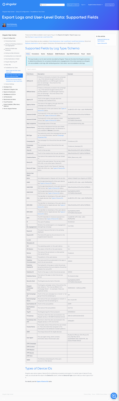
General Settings (9, 84)
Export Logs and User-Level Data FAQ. (41, 37)
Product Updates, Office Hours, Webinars (12, 105)
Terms (93, 394)
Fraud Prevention (8, 102)
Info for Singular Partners (10, 108)
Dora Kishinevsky (12, 24)
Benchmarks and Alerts (10, 99)
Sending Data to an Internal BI (13, 56)
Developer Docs (8, 87)
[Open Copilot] (114, 396)
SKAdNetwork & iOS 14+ (10, 94)
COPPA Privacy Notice (101, 394)
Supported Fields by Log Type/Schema (103, 40)
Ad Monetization (8, 97)
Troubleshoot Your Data (37, 11)
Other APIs (8, 64)
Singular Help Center (8, 11)
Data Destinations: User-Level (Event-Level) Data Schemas (66, 41)
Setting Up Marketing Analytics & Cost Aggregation (13, 44)
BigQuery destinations (31, 43)
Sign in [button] (83, 4)
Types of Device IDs (50, 115)
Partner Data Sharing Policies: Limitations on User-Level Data (14, 80)
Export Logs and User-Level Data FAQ (13, 71)
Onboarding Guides (10, 41)
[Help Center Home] (9, 4)
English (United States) (94, 4)
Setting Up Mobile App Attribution (11, 49)
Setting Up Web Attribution (12, 53)
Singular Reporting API (11, 61)
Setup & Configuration (22, 11)
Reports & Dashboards (9, 92)
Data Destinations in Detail (12, 59)
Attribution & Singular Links (11, 89)
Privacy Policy (87, 394)
